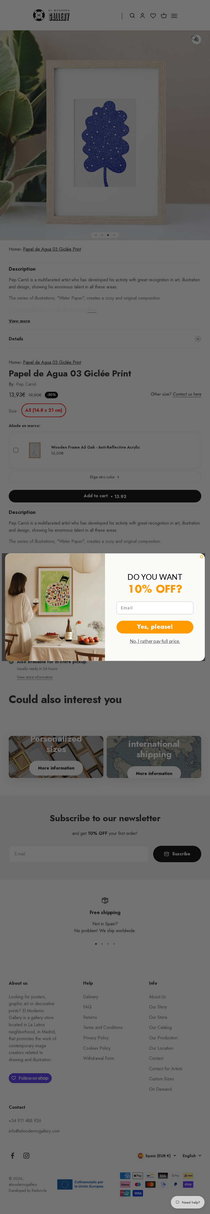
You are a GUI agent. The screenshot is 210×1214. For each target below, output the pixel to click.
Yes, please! (155, 627)
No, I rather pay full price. (155, 640)
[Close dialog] (201, 556)
